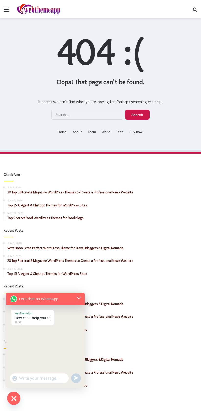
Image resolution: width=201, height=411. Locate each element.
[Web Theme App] (38, 9)
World (106, 132)
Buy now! (136, 132)
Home (62, 132)
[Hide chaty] (13, 398)
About (77, 132)
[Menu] (6, 11)
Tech (120, 132)
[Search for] (194, 11)
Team (92, 132)
